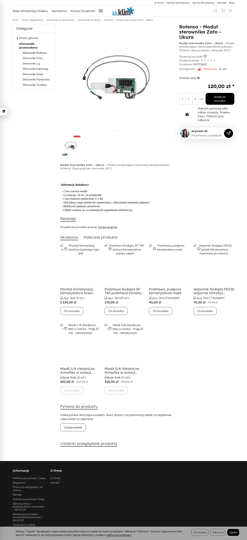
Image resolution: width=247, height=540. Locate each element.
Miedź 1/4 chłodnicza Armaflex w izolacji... (77, 370)
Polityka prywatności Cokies (29, 478)
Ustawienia (199, 532)
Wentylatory (59, 11)
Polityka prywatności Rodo (28, 499)
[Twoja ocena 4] (211, 60)
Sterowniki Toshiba (35, 85)
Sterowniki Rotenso (35, 53)
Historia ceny (188, 78)
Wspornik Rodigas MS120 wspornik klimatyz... (213, 291)
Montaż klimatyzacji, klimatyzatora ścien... (77, 291)
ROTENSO (200, 64)
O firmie (159, 2)
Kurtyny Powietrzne (83, 11)
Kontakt (221, 2)
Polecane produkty (101, 237)
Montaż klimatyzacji (178, 2)
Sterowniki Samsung (35, 68)
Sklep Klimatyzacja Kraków (30, 11)
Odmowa (217, 532)
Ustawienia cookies (24, 524)
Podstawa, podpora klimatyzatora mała (165, 291)
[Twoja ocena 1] (201, 60)
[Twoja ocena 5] (214, 60)
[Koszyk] (223, 11)
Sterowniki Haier (33, 74)
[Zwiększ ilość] (182, 99)
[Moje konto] (230, 11)
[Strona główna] (123, 11)
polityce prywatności (119, 535)
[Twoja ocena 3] (208, 60)
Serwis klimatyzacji (203, 2)
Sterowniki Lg (31, 63)
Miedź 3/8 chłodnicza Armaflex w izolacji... (122, 370)
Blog (231, 2)
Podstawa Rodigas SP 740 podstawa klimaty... (124, 291)
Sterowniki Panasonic (36, 79)
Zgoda (233, 532)
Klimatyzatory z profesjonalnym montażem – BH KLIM (28, 506)
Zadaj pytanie (73, 427)
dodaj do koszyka (220, 98)
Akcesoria (69, 237)
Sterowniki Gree (33, 58)
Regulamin (19, 482)
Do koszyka (72, 311)
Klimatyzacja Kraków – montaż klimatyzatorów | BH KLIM (27, 517)
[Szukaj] (216, 11)
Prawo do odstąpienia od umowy (28, 488)
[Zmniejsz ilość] (195, 99)
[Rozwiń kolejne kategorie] (101, 11)
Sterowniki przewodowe (28, 45)
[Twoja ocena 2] (204, 60)
